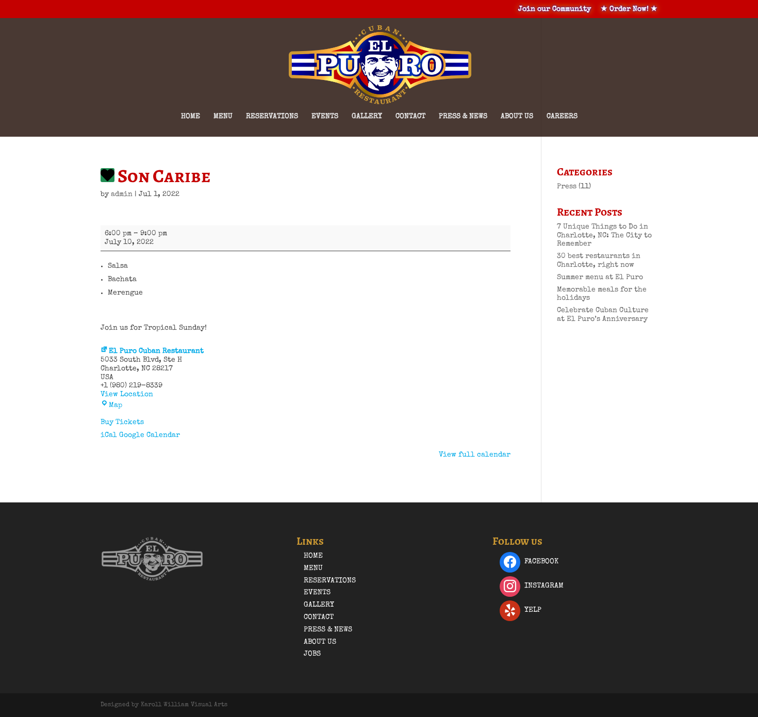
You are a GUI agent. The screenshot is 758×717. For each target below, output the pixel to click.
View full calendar (474, 455)
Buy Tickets (122, 422)
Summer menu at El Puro (600, 277)
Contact (410, 116)
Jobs (312, 654)
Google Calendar (149, 435)
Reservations (272, 116)
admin (122, 194)
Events (324, 116)
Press (566, 186)
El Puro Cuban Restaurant (156, 351)
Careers (562, 116)
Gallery (367, 116)
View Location (127, 394)
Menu (223, 116)
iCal (109, 435)
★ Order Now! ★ (629, 9)
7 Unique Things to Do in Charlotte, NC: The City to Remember (604, 235)
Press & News (463, 116)
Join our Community (554, 9)
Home (190, 116)
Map (115, 405)
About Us (517, 116)
